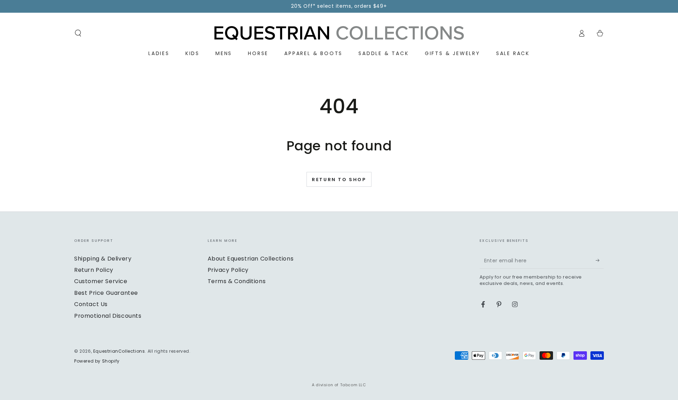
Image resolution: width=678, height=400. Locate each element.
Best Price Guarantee (106, 293)
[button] (78, 33)
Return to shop (339, 179)
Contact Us (91, 304)
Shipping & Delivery (102, 259)
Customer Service (100, 281)
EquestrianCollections (119, 351)
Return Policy (93, 270)
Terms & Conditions (237, 281)
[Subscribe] (600, 260)
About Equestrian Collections (251, 259)
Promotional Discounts (108, 316)
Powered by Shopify (97, 361)
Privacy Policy (228, 270)
